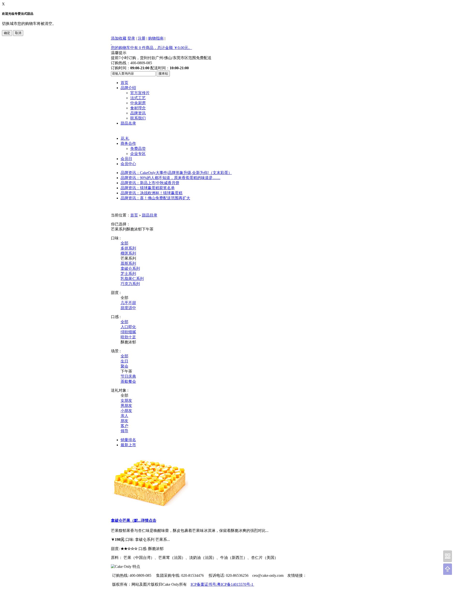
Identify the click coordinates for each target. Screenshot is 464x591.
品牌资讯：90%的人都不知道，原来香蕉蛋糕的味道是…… (170, 178)
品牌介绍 (128, 88)
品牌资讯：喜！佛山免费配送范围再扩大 (155, 198)
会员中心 (128, 164)
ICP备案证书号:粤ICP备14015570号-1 (222, 584)
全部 (124, 243)
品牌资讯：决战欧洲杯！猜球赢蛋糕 (151, 193)
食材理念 (138, 108)
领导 (124, 431)
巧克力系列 (130, 284)
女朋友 (126, 400)
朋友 (124, 421)
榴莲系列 (128, 253)
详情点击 (148, 520)
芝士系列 (128, 273)
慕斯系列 (128, 263)
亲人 (124, 416)
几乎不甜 (128, 303)
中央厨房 (138, 103)
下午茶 (147, 229)
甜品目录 (149, 215)
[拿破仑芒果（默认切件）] (149, 510)
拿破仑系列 (130, 268)
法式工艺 (138, 98)
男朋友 (126, 405)
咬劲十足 (128, 337)
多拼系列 (128, 248)
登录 (131, 38)
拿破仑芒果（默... (126, 520)
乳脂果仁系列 (132, 279)
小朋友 (126, 411)
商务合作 (128, 143)
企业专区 (138, 154)
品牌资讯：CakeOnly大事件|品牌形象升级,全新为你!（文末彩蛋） (176, 173)
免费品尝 (138, 148)
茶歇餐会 (128, 381)
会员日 (126, 159)
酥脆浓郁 (134, 229)
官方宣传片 (140, 93)
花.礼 (125, 138)
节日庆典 (128, 376)
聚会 (124, 366)
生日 (124, 361)
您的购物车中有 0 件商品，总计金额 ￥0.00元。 (151, 48)
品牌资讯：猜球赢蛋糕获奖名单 (148, 188)
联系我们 (138, 118)
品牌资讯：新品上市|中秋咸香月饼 (150, 183)
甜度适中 (128, 308)
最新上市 (128, 445)
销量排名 (128, 440)
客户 (124, 426)
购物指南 (156, 38)
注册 (141, 38)
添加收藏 (118, 38)
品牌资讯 (138, 113)
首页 (124, 83)
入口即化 (128, 327)
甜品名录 (128, 123)
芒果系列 (118, 229)
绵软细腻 (128, 332)
